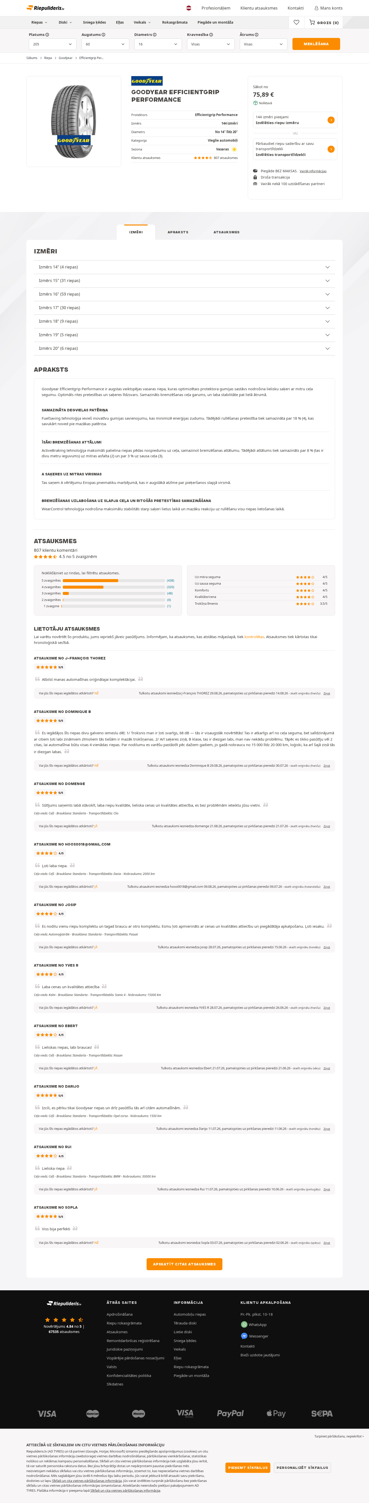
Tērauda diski (185, 1322)
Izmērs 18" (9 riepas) (58, 321)
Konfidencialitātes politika (129, 1375)
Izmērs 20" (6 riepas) (58, 348)
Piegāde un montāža (215, 22)
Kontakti (296, 8)
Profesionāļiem (216, 8)
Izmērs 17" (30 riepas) (59, 307)
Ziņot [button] (327, 693)
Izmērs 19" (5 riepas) (58, 335)
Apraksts (178, 232)
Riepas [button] (37, 22)
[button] (108, 580)
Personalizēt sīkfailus (302, 1468)
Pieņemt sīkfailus (248, 1468)
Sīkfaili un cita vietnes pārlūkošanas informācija (87, 1480)
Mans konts (331, 8)
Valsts (112, 1366)
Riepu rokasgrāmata (124, 1322)
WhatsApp (258, 1324)
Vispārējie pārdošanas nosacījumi (135, 1357)
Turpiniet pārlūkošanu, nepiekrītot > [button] (339, 1436)
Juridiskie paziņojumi (125, 1349)
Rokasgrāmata (175, 22)
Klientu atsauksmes (259, 8)
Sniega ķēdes (94, 22)
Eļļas (120, 22)
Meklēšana (316, 44)
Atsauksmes (227, 232)
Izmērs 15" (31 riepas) (59, 280)
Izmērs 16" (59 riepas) (59, 294)
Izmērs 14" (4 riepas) (58, 267)
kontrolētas (254, 636)
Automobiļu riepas (190, 1314)
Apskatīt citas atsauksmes (184, 1264)
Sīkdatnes (115, 1383)
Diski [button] (63, 22)
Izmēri (136, 232)
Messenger (258, 1336)
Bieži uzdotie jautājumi (260, 1354)
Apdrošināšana (120, 1314)
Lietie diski (183, 1331)
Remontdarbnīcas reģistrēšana (133, 1340)
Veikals (140, 22)
